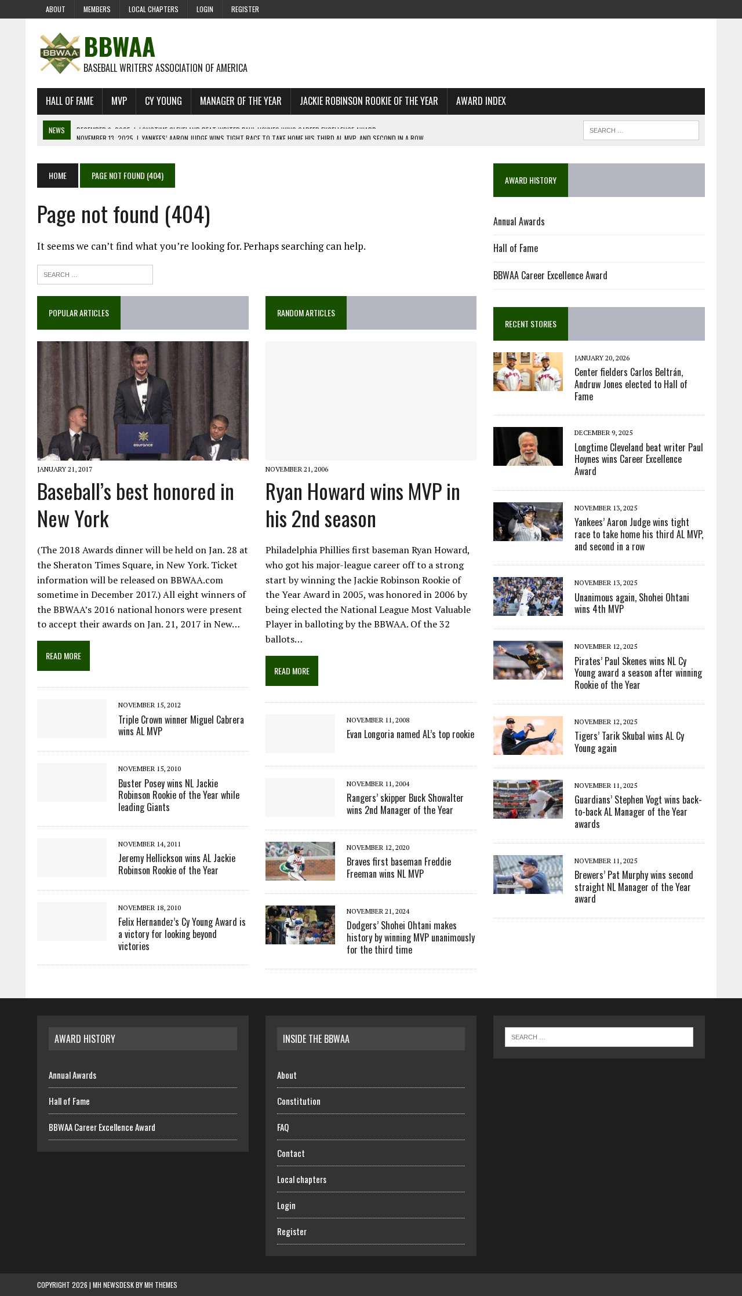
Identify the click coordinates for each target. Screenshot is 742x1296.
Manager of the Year (241, 101)
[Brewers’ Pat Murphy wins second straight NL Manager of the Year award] (528, 885)
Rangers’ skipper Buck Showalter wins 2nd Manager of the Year (405, 804)
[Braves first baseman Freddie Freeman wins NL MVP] (300, 872)
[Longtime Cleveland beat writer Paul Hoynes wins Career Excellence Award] (528, 458)
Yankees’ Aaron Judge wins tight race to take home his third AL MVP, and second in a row (638, 534)
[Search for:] (95, 273)
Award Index (481, 101)
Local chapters (154, 9)
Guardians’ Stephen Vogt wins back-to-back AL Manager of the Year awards (638, 812)
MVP (119, 101)
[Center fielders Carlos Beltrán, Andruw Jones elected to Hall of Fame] (528, 383)
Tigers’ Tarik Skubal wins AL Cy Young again (629, 742)
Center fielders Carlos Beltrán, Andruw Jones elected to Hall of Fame (631, 384)
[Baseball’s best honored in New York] (143, 452)
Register (245, 9)
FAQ (283, 1126)
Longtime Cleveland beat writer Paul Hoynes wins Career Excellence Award (638, 459)
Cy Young (163, 101)
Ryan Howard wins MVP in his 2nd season (362, 504)
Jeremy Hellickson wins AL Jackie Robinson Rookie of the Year (176, 864)
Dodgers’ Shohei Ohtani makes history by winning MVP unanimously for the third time (411, 937)
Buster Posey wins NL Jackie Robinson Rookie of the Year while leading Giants (178, 795)
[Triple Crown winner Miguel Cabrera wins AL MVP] (72, 730)
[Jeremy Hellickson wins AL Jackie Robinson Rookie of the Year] (72, 869)
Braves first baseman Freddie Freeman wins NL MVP (399, 868)
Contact (291, 1153)
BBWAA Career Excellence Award (550, 275)
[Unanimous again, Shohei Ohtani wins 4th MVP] (528, 608)
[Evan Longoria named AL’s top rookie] (300, 745)
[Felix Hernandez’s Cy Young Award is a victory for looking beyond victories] (72, 932)
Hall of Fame (69, 101)
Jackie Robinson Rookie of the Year (369, 101)
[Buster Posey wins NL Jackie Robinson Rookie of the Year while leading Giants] (72, 794)
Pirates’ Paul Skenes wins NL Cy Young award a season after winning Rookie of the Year (638, 673)
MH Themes (160, 1285)
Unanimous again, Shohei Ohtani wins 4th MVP (631, 603)
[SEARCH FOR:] (641, 129)
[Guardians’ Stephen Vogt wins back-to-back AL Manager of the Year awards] (528, 810)
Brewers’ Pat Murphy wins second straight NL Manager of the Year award (633, 887)
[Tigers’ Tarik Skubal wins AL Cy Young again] (528, 746)
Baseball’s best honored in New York (135, 504)
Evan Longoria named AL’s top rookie (410, 734)
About (56, 9)
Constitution (299, 1100)
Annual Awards (519, 221)
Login (205, 9)
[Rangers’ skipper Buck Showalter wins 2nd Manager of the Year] (300, 808)
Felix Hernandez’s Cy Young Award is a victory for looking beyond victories (182, 934)
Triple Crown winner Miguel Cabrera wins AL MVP (181, 726)
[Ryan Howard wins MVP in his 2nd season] (371, 452)
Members (97, 9)
